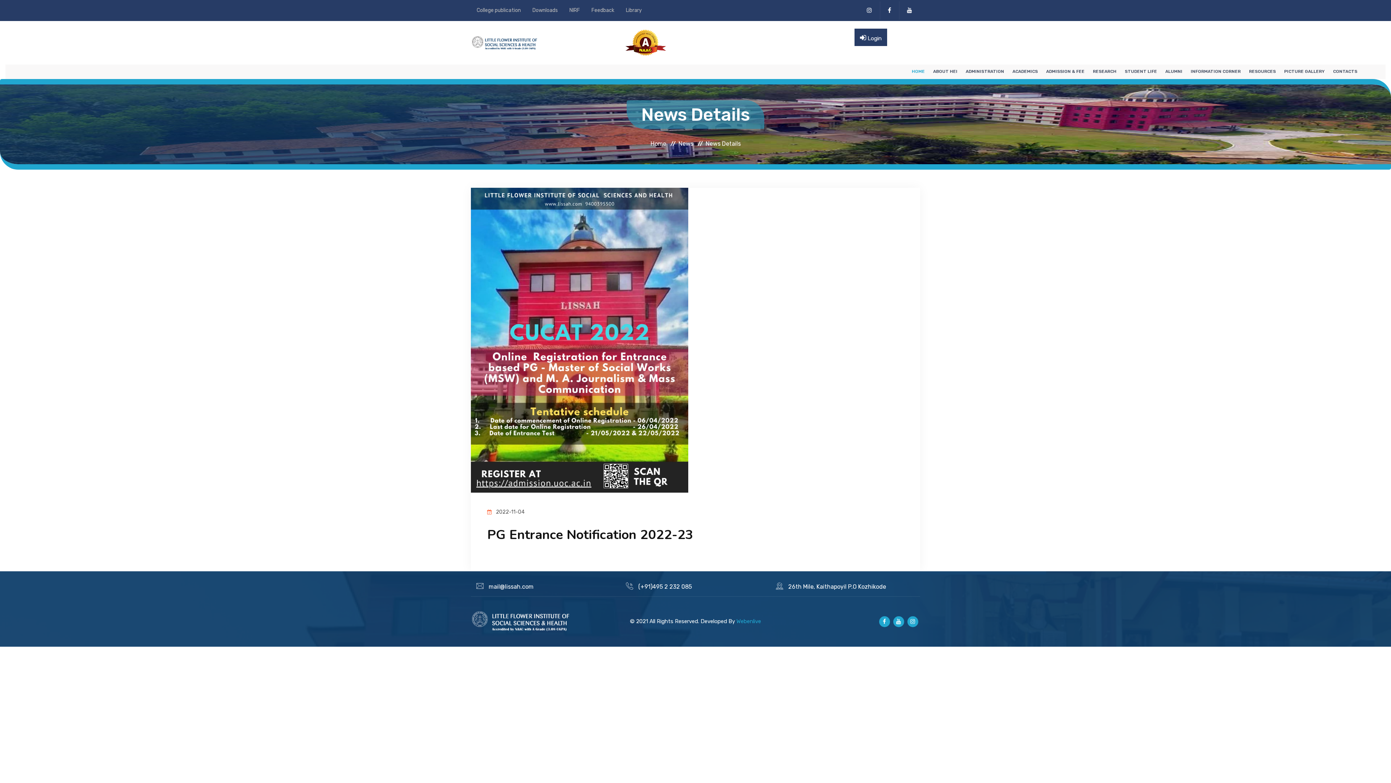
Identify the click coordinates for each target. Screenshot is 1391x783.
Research (1104, 71)
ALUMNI (1173, 71)
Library (634, 10)
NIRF (574, 10)
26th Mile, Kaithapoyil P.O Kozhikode (837, 586)
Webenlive (748, 621)
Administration (985, 71)
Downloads (545, 10)
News (685, 143)
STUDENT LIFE (1141, 71)
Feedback (603, 10)
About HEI (945, 71)
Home (918, 71)
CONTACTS (1345, 71)
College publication (499, 10)
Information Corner (1216, 71)
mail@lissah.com (511, 586)
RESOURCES (1262, 71)
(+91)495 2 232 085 (665, 586)
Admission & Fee (1065, 71)
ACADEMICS (1025, 71)
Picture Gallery (1304, 71)
